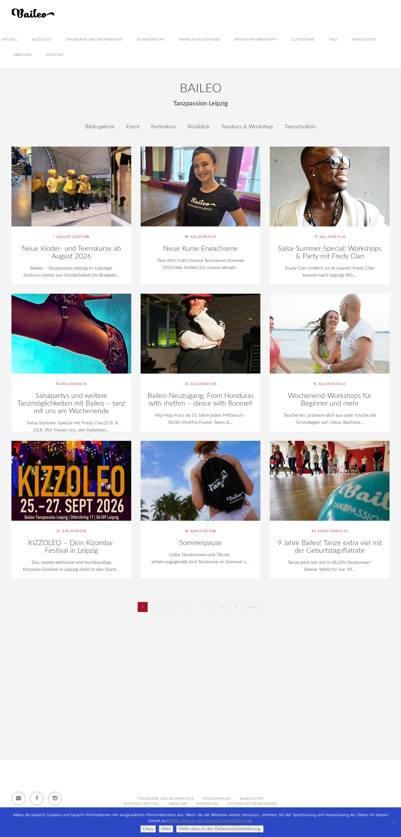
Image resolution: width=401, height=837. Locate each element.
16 (221, 607)
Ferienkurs (163, 127)
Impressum (207, 803)
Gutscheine (302, 39)
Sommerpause (200, 543)
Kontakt (55, 54)
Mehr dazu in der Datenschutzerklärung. (219, 828)
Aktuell (9, 39)
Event (132, 127)
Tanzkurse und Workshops (94, 39)
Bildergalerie (99, 127)
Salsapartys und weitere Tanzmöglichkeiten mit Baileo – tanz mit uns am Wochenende (71, 403)
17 (235, 607)
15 (207, 607)
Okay (148, 828)
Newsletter (364, 39)
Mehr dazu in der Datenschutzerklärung (209, 820)
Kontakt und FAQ (141, 803)
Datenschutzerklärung (252, 803)
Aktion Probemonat (256, 39)
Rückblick (199, 127)
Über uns (22, 54)
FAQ (333, 39)
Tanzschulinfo (300, 127)
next (252, 607)
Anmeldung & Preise (199, 39)
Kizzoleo (41, 39)
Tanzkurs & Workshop (247, 127)
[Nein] (394, 822)
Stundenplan (150, 39)
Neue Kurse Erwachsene (200, 248)
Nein (166, 828)
